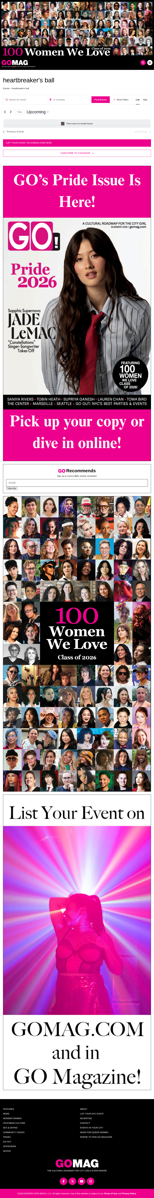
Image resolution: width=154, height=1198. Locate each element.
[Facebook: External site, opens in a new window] (63, 1181)
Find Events (100, 99)
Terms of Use (110, 1193)
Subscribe (11, 488)
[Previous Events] (5, 112)
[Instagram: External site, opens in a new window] (90, 1181)
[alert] (77, 123)
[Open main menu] (149, 62)
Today (19, 112)
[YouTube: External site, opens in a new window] (81, 1181)
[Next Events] (10, 112)
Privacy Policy (129, 1193)
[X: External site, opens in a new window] (72, 1181)
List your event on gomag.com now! (29, 143)
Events (6, 88)
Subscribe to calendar (75, 153)
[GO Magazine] (58, 62)
